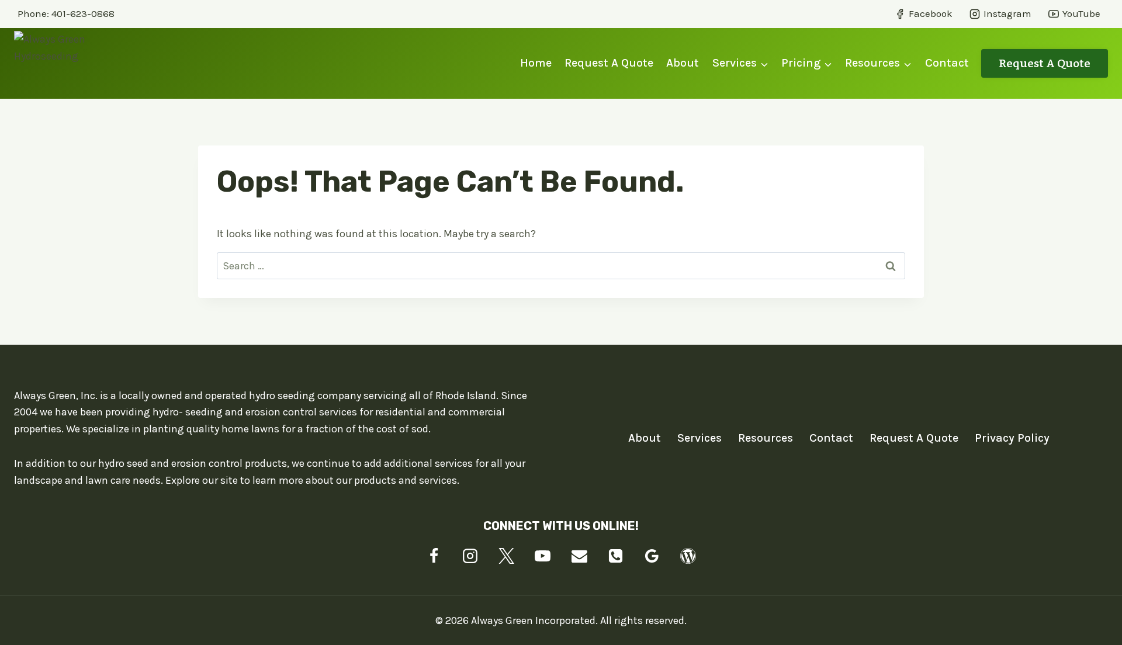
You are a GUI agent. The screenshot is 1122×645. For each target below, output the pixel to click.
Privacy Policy (1012, 438)
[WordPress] (688, 556)
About (682, 63)
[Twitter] (506, 556)
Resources (765, 438)
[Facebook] (434, 556)
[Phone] (615, 556)
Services (699, 438)
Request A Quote (609, 63)
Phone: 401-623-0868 (66, 13)
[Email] (579, 556)
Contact (947, 63)
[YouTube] (543, 556)
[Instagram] (470, 556)
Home (536, 63)
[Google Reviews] (651, 556)
